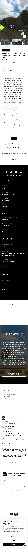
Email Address (6, 443)
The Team (6, 398)
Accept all (14, 544)
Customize (14, 540)
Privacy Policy (18, 456)
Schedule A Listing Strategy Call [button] (14, 374)
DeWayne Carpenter (9, 394)
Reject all (14, 536)
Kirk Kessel (7, 396)
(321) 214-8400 (9, 428)
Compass (23, 482)
